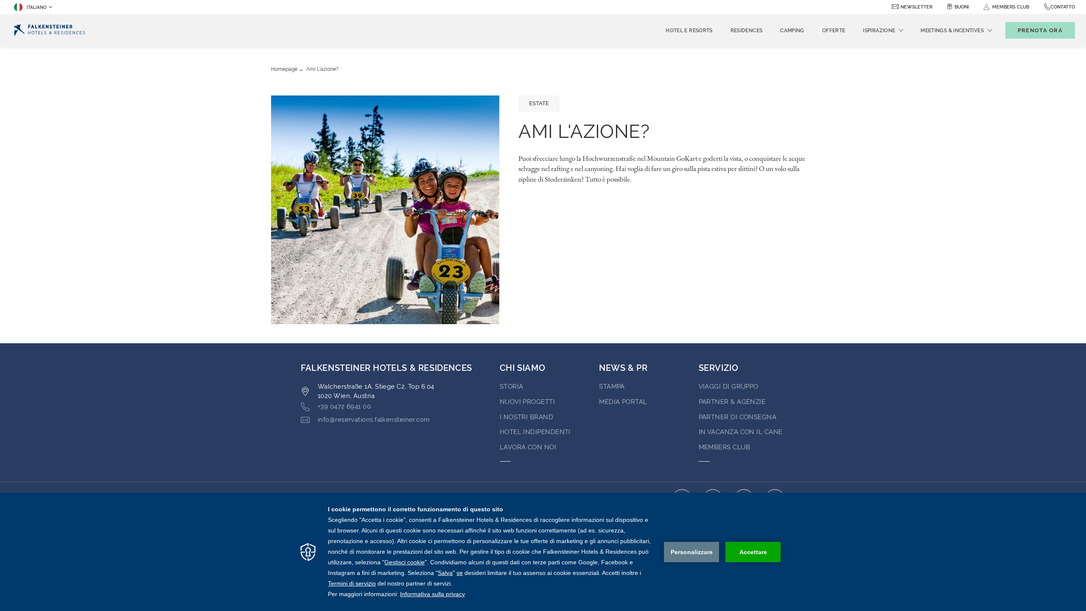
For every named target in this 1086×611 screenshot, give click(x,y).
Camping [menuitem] (792, 31)
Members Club (724, 447)
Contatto (1062, 7)
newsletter (916, 7)
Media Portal (623, 402)
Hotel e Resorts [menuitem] (689, 31)
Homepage (284, 69)
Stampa (612, 386)
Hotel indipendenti (535, 432)
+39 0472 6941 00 (344, 406)
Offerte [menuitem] (833, 31)
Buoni (961, 7)
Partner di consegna (738, 417)
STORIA (511, 386)
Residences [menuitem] (747, 31)
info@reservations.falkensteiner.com (374, 419)
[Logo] (49, 30)
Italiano (37, 7)
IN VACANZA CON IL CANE (741, 432)
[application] (543, 552)
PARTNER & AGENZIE (732, 402)
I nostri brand (526, 417)
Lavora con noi (528, 447)
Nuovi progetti (527, 402)
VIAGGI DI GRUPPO (729, 386)
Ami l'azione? (322, 69)
